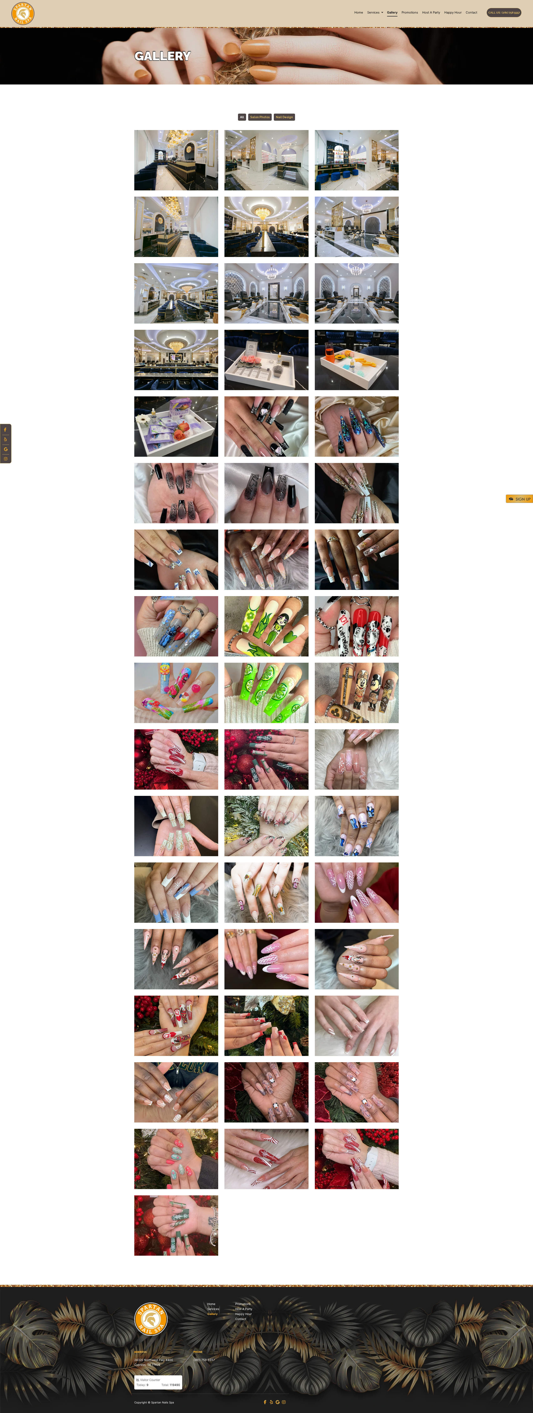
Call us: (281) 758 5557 (504, 12)
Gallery (392, 12)
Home (358, 12)
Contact (471, 12)
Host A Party (431, 12)
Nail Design (284, 117)
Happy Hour (453, 12)
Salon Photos (260, 117)
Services (373, 12)
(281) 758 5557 (204, 1360)
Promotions (410, 12)
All (242, 117)
